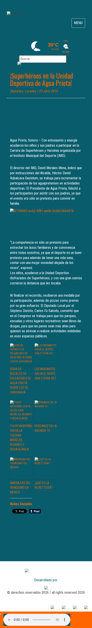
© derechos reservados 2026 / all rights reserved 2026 (46, 592)
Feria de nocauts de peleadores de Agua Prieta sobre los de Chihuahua (20, 380)
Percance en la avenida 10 (46, 428)
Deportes (16, 91)
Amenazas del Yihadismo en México (20, 487)
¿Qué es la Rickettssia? (44, 485)
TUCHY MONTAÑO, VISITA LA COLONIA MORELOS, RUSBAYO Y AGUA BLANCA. (21, 437)
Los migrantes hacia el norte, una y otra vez (45, 373)
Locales (30, 91)
